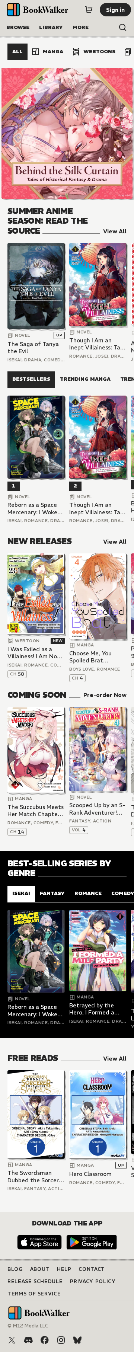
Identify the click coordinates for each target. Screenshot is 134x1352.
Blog (15, 1269)
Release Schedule (35, 1281)
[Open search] (123, 27)
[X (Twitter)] (11, 1340)
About (40, 1269)
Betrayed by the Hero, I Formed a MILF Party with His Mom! (96, 1009)
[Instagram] (61, 1340)
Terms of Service (34, 1293)
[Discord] (28, 1340)
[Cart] (88, 9)
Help (64, 1269)
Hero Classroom (90, 1173)
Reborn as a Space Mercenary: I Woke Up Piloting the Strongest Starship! (34, 508)
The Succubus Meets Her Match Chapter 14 (35, 810)
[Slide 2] (67, 133)
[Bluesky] (77, 1340)
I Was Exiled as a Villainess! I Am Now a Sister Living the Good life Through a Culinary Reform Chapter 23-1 (35, 653)
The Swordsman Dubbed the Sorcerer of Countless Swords (35, 1176)
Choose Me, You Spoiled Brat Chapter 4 (90, 657)
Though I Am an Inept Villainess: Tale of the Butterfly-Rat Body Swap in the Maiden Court (98, 344)
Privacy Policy (92, 1281)
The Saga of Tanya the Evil (33, 348)
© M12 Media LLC (27, 1325)
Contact (92, 1269)
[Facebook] (44, 1340)
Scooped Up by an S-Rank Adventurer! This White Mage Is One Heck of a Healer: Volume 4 (97, 809)
